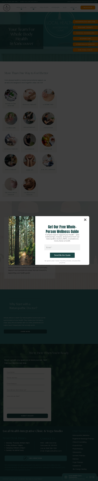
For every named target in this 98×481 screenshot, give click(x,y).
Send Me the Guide (62, 255)
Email (49, 247)
